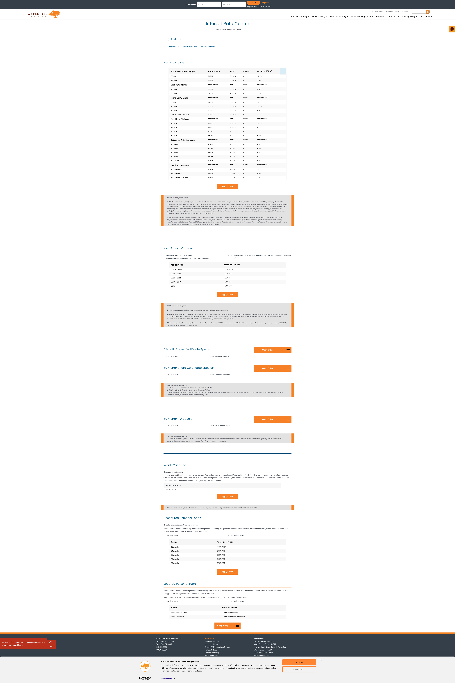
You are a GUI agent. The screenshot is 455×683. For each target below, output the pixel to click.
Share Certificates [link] (190, 46)
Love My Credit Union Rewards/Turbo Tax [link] (270, 647)
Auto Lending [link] (174, 46)
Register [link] (265, 2)
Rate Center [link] (209, 638)
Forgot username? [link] (252, 7)
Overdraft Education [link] (261, 655)
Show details (166, 678)
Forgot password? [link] (266, 7)
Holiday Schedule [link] (211, 650)
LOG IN (253, 3)
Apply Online (227, 186)
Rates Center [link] (377, 11)
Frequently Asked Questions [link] (264, 641)
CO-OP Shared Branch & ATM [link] (265, 644)
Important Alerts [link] (211, 644)
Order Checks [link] (259, 638)
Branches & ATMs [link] (392, 11)
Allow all (299, 662)
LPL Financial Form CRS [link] (263, 650)
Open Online (267, 350)
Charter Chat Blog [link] (212, 653)
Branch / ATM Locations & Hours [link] (217, 647)
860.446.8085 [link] (161, 647)
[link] (452, 29)
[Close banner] (321, 660)
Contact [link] (405, 11)
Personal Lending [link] (208, 46)
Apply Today (222, 626)
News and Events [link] (211, 655)
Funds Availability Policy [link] (263, 653)
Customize (297, 669)
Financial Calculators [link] (213, 641)
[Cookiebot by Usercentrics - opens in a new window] (145, 678)
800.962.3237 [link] (161, 650)
